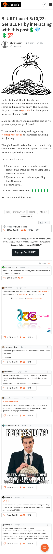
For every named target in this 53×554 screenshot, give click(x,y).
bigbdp (7, 497)
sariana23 (9, 372)
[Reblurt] (41, 222)
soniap (7, 524)
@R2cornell (23, 294)
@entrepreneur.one (11, 134)
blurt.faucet (16, 43)
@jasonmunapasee (34, 298)
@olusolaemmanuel (10, 401)
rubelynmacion (11, 347)
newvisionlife (26, 216)
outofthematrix (11, 425)
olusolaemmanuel (12, 398)
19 (32, 230)
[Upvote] (4, 229)
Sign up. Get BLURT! (25, 252)
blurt (7, 212)
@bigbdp (6, 501)
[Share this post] (46, 222)
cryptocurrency (19, 212)
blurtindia (32, 212)
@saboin (25, 110)
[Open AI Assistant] (45, 548)
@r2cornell (43, 291)
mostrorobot (10, 267)
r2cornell (43, 212)
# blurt (31, 42)
